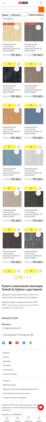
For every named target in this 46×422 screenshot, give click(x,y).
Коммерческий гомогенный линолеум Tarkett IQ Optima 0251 (11, 171)
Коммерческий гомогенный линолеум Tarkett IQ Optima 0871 (33, 171)
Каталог (6, 353)
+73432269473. (17, 308)
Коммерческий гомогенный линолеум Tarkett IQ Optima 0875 (33, 213)
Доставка (7, 361)
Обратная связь (9, 385)
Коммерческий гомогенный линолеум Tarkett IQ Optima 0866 (33, 254)
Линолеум (15, 15)
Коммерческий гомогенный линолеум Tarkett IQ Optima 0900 (11, 254)
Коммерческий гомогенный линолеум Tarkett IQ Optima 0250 (33, 130)
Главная (5, 15)
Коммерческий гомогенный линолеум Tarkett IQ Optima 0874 (33, 47)
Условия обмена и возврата (14, 397)
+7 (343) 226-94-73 (11, 328)
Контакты (7, 365)
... (24, 15)
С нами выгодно (10, 374)
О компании (8, 369)
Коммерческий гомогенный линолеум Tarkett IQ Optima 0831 (11, 130)
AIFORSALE (17, 414)
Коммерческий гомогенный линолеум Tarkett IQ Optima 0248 (11, 213)
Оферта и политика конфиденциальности (20, 389)
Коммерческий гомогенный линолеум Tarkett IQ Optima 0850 (11, 47)
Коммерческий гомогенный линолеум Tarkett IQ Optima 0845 (11, 88)
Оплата (6, 357)
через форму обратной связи (19, 305)
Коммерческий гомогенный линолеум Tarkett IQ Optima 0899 (33, 88)
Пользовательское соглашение (16, 393)
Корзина (6, 380)
